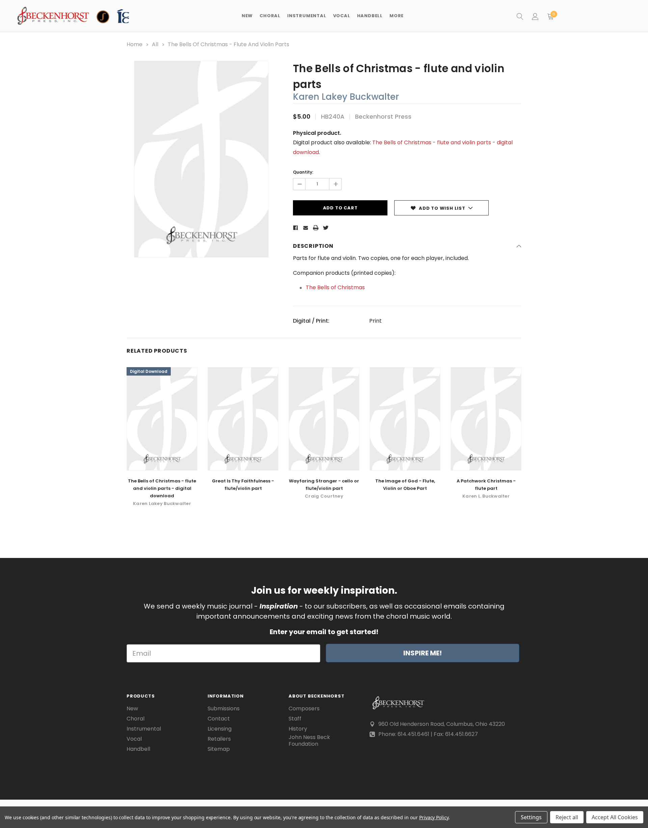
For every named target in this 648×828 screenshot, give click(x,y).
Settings (531, 817)
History (298, 729)
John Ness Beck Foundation (309, 740)
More (396, 15)
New (247, 15)
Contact (219, 718)
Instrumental (144, 729)
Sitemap (219, 749)
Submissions (224, 708)
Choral (135, 718)
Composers (304, 708)
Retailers (219, 739)
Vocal (134, 739)
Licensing (220, 729)
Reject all (567, 817)
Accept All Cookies (615, 817)
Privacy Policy (434, 817)
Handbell (138, 749)
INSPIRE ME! (422, 653)
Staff (295, 718)
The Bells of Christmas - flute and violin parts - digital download (162, 488)
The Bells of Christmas (335, 287)
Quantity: (303, 172)
